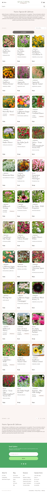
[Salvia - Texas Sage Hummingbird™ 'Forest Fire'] (38, 132)
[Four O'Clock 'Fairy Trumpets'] (23, 319)
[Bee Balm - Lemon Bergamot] (23, 41)
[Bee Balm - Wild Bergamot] (38, 196)
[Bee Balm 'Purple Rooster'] (23, 381)
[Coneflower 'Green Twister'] (23, 196)
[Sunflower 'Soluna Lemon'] (38, 350)
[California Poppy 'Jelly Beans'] (23, 102)
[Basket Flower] (9, 132)
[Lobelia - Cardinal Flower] (38, 102)
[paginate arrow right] (44, 418)
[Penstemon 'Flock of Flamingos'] (38, 165)
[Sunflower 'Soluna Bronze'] (9, 72)
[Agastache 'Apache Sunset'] (38, 72)
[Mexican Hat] (23, 257)
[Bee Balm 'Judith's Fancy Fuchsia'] (38, 319)
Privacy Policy (37, 490)
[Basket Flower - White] (38, 227)
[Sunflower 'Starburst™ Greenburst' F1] (38, 41)
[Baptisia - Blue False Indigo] (38, 381)
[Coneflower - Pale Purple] (9, 227)
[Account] (42, 2)
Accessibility (31, 490)
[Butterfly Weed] (9, 102)
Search (3, 6)
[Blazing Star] (9, 288)
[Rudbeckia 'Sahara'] (9, 41)
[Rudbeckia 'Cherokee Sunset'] (23, 165)
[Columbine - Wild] (9, 350)
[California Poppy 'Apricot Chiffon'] (9, 257)
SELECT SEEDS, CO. (8, 490)
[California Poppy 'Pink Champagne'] (23, 288)
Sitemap (43, 490)
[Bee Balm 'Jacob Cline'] (23, 132)
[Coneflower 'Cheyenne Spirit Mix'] (38, 257)
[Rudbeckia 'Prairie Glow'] (23, 350)
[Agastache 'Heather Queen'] (23, 72)
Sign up (23, 458)
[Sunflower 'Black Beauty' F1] (38, 288)
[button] (21, 464)
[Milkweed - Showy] (9, 319)
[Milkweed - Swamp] (9, 196)
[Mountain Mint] (9, 165)
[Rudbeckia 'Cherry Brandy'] (23, 227)
